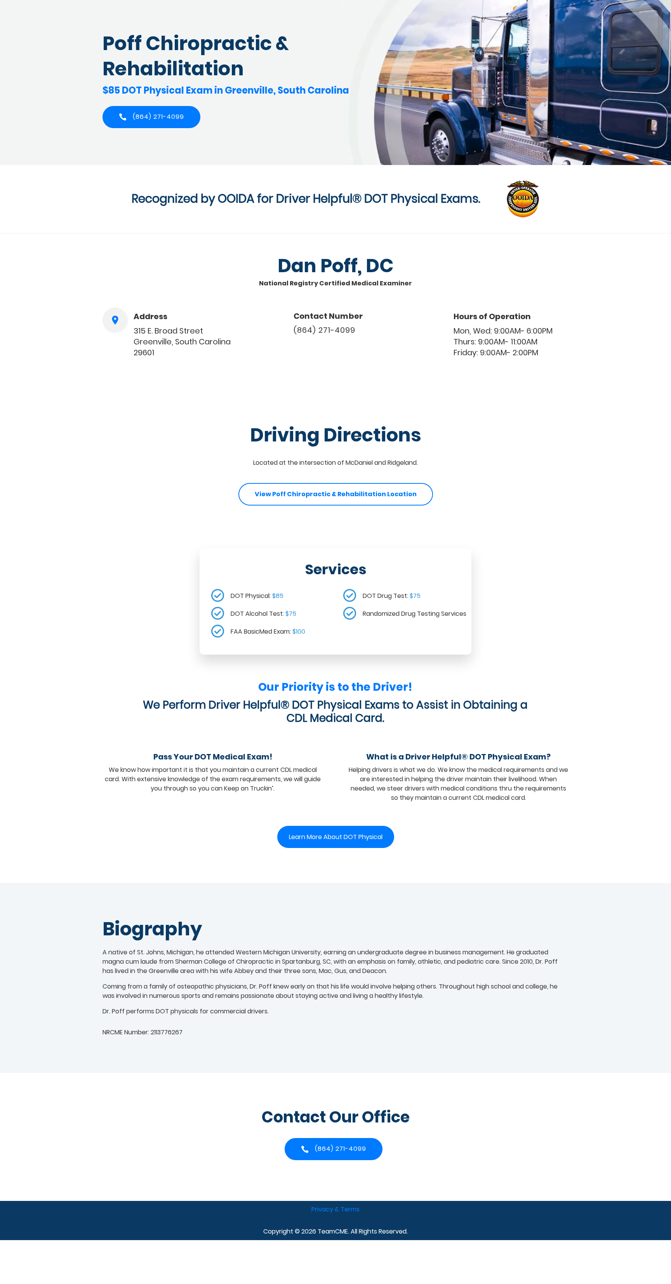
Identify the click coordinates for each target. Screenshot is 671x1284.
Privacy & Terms (335, 1209)
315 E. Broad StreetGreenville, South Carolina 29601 (182, 341)
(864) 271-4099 (324, 330)
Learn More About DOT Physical (335, 836)
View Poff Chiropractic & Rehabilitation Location (336, 494)
